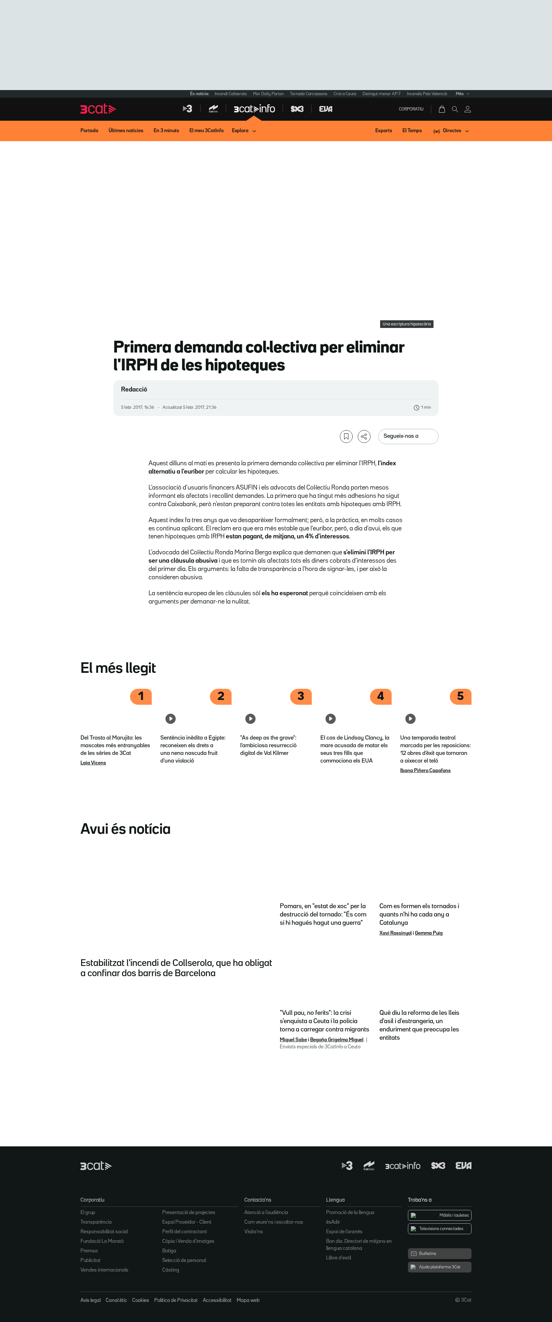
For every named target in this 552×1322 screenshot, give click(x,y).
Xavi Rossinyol (395, 933)
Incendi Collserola (231, 94)
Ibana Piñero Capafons (425, 771)
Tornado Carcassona (308, 94)
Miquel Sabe (293, 1040)
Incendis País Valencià (427, 94)
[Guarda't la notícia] (346, 436)
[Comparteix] (364, 436)
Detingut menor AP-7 (382, 94)
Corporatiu (411, 109)
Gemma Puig (429, 933)
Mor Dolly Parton (268, 94)
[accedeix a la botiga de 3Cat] (442, 109)
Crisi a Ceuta (345, 94)
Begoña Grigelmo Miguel (337, 1040)
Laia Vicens (93, 763)
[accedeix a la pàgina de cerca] (454, 109)
